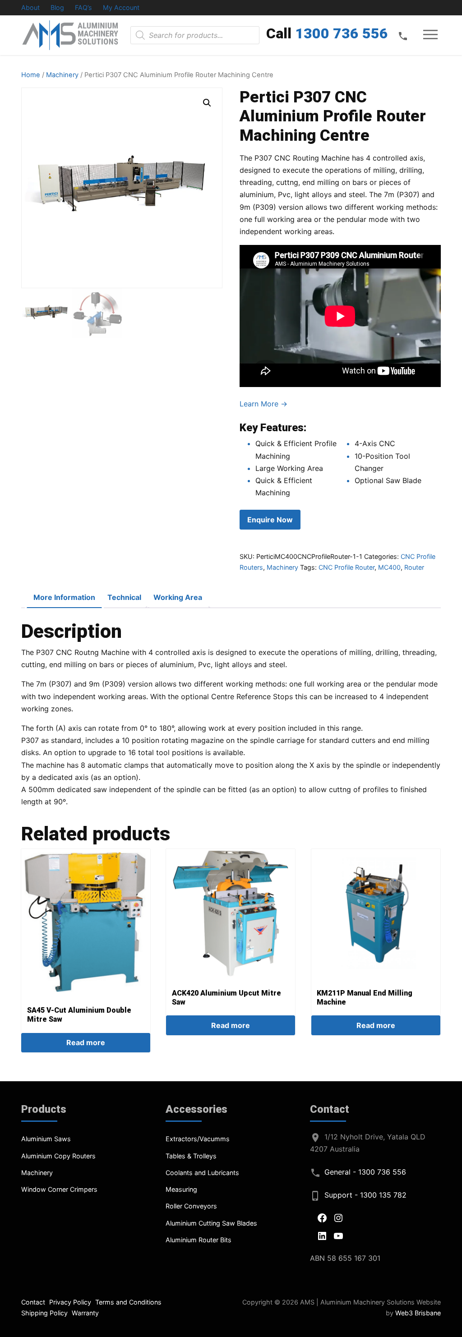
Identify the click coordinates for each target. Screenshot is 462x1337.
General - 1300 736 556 (365, 1171)
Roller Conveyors (191, 1206)
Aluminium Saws (46, 1139)
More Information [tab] (64, 597)
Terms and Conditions (128, 1302)
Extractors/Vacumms (198, 1139)
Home (30, 75)
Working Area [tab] (177, 597)
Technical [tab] (124, 597)
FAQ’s (83, 7)
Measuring (181, 1189)
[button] (207, 103)
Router (414, 567)
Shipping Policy (44, 1313)
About (30, 7)
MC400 (389, 567)
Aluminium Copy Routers (58, 1156)
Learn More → (263, 403)
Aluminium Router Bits (198, 1240)
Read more (85, 1042)
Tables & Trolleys (191, 1156)
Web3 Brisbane (418, 1313)
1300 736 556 (341, 33)
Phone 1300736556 (403, 36)
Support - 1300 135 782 (365, 1194)
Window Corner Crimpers (59, 1189)
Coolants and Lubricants (202, 1172)
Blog (57, 7)
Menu (430, 35)
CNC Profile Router (346, 567)
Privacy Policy (70, 1302)
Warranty (85, 1313)
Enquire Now (270, 519)
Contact (33, 1302)
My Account (121, 7)
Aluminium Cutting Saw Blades (211, 1223)
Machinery (62, 75)
